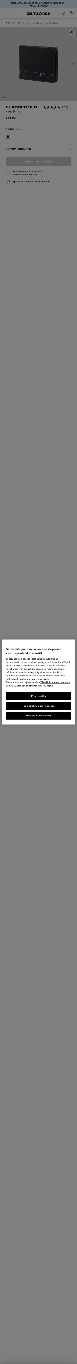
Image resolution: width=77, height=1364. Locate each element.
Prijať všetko (38, 696)
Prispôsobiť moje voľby (38, 715)
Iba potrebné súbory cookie (38, 705)
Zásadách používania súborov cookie (34, 685)
